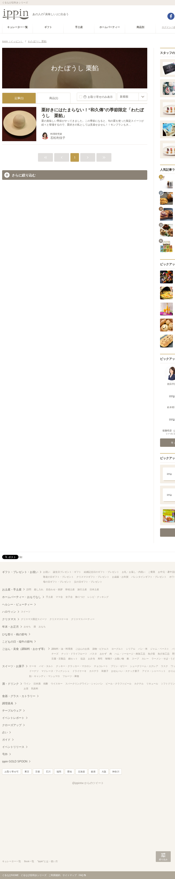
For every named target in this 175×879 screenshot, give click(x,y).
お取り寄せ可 (11, 771)
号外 (5, 754)
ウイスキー (57, 683)
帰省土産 (70, 589)
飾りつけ (80, 597)
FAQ (81, 875)
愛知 (69, 771)
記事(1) (19, 98)
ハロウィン (9, 611)
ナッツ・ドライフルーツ (74, 653)
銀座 (93, 771)
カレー (145, 658)
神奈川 (115, 771)
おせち (27, 626)
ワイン (27, 683)
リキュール (152, 683)
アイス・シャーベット (154, 671)
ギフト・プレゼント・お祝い (20, 572)
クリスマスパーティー (83, 619)
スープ (135, 658)
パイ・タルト (46, 666)
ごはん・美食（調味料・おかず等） (24, 648)
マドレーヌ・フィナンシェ (55, 671)
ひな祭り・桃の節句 (14, 634)
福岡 (59, 771)
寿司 (100, 658)
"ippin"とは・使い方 (47, 861)
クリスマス (9, 619)
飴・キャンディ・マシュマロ (44, 676)
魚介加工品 (163, 653)
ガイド (6, 739)
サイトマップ (70, 875)
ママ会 (59, 597)
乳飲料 (34, 688)
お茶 (26, 688)
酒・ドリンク (10, 683)
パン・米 (142, 649)
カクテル (139, 683)
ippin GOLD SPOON (14, 761)
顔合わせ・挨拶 (54, 589)
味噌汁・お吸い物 (114, 658)
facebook (171, 16)
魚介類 (151, 653)
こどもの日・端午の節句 (17, 641)
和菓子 (104, 671)
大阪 (104, 771)
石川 (48, 771)
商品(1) (53, 98)
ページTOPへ (163, 869)
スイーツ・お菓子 (13, 666)
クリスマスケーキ (59, 619)
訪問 (28, 589)
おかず (103, 653)
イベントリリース (13, 747)
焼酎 (45, 683)
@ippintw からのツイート (88, 783)
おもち (42, 626)
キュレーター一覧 (11, 861)
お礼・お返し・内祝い (133, 572)
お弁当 (91, 658)
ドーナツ (34, 671)
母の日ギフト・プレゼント (57, 581)
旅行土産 (82, 589)
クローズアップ (12, 725)
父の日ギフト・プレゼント (88, 581)
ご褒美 (151, 572)
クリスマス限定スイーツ (34, 619)
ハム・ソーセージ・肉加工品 (130, 653)
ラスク (164, 666)
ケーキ (32, 666)
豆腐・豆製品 (58, 658)
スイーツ (25, 611)
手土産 (49, 597)
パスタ (93, 653)
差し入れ (38, 589)
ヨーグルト (117, 649)
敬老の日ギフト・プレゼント (58, 577)
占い (5, 732)
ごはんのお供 (82, 649)
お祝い (46, 572)
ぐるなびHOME (10, 875)
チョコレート (101, 666)
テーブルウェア (12, 710)
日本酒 (37, 683)
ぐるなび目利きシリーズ (34, 875)
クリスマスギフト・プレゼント (92, 577)
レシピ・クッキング (98, 597)
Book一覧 (29, 861)
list (20, 556)
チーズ (54, 653)
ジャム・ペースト (159, 649)
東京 (27, 771)
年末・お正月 (10, 626)
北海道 (81, 771)
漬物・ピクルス (100, 649)
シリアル (130, 649)
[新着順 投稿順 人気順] (132, 97)
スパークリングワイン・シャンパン (84, 683)
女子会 (69, 597)
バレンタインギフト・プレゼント (148, 577)
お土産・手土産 (12, 589)
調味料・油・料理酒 (62, 649)
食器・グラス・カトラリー (18, 696)
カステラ (94, 671)
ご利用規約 (54, 875)
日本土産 (94, 589)
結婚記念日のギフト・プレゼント (101, 572)
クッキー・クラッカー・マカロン (73, 666)
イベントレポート (13, 717)
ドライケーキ (79, 671)
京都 (37, 771)
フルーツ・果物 (71, 676)
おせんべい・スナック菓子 (125, 671)
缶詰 (82, 658)
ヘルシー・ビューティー (17, 604)
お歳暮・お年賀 (120, 577)
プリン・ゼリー (119, 666)
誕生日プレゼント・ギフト (67, 572)
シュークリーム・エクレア (144, 666)
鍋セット (73, 658)
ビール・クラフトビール (118, 683)
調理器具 (7, 703)
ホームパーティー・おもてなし (21, 597)
